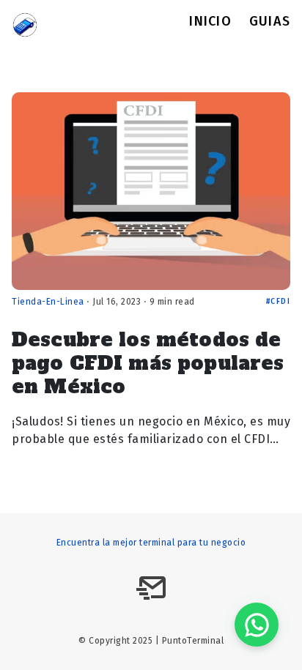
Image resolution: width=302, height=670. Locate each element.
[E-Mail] (151, 588)
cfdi (280, 301)
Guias (269, 22)
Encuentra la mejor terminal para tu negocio (151, 542)
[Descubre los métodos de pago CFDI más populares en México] (151, 191)
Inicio (210, 22)
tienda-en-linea (48, 302)
